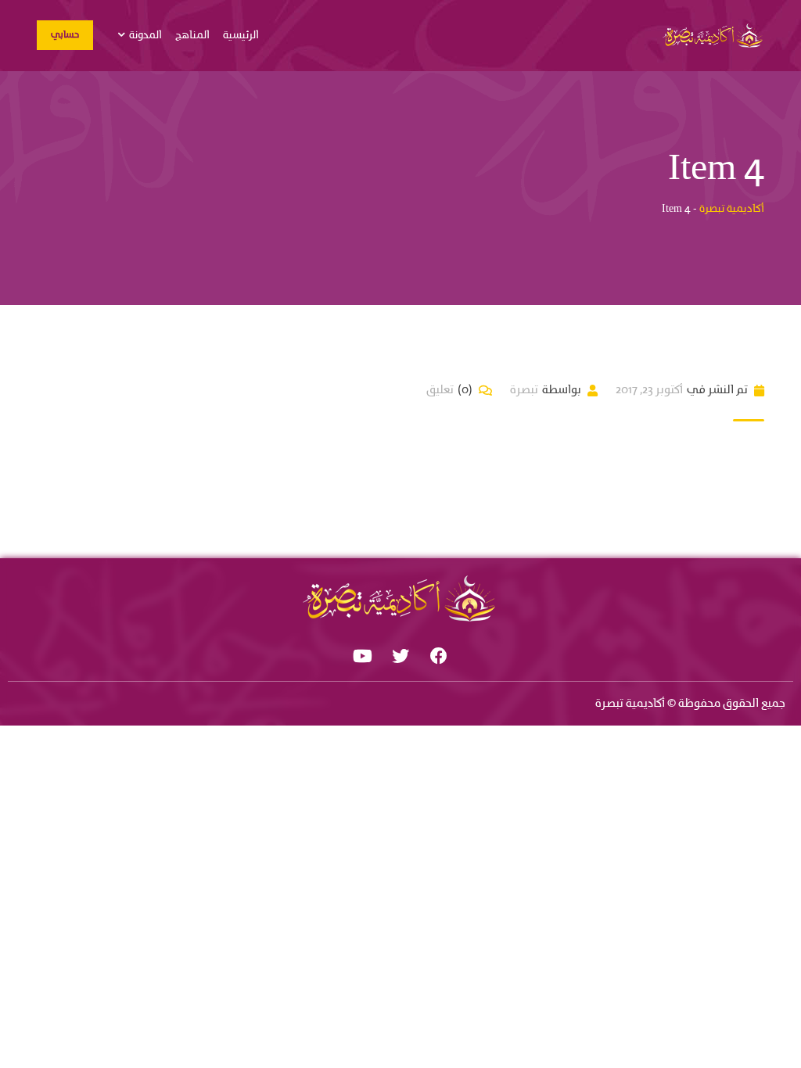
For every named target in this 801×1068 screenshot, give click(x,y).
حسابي (65, 35)
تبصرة (524, 390)
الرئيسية (241, 35)
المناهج (192, 35)
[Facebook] (439, 656)
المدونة (145, 35)
